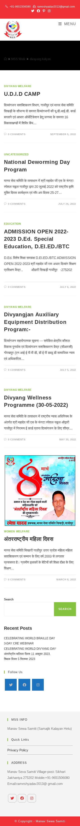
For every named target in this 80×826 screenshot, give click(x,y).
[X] (11, 685)
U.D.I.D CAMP (22, 94)
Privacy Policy (17, 750)
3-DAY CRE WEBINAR (19, 643)
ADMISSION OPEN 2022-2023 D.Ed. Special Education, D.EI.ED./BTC (37, 239)
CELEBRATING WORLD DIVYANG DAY (30, 648)
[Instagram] (38, 685)
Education (12, 223)
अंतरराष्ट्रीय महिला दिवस (29, 539)
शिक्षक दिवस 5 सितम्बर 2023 (19, 659)
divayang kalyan (40, 59)
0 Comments (17, 134)
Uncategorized (16, 154)
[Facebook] (24, 685)
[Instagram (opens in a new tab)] (48, 11)
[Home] (5, 59)
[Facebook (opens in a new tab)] (38, 11)
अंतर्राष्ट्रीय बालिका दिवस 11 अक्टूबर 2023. (27, 654)
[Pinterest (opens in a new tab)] (43, 11)
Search (9, 599)
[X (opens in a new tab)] (33, 11)
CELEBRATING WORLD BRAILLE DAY (29, 638)
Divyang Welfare (18, 86)
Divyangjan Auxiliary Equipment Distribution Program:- (35, 321)
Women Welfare (17, 531)
